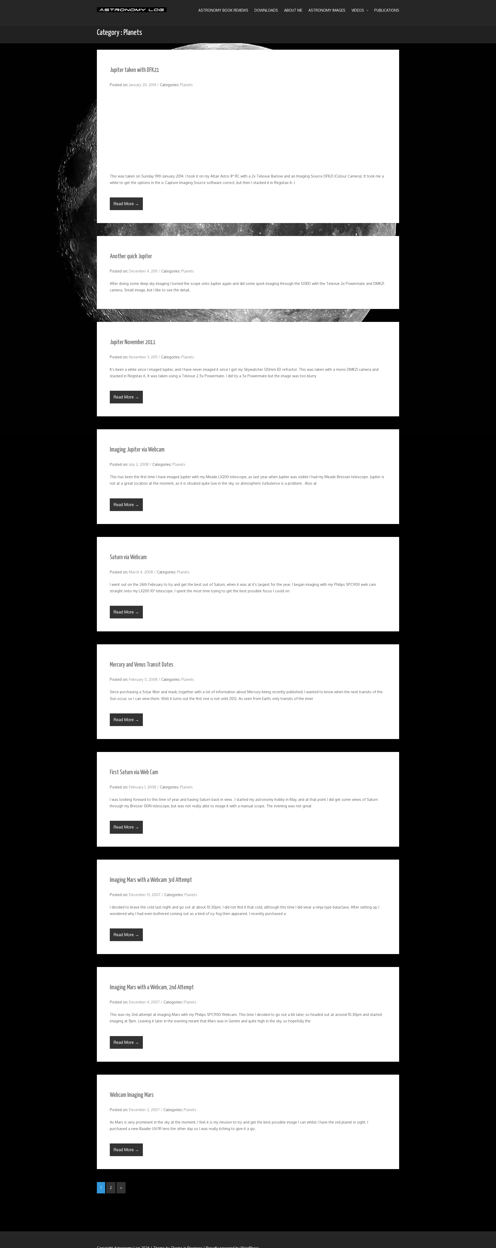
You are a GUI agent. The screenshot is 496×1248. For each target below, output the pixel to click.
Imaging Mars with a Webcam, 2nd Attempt (152, 988)
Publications (386, 10)
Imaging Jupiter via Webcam (137, 450)
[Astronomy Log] (132, 11)
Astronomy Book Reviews (223, 10)
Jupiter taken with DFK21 (134, 70)
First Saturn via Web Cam (134, 773)
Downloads (266, 10)
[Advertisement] (248, 130)
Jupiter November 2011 (133, 342)
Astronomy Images (326, 10)
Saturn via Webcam (128, 557)
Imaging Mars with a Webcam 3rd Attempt (151, 880)
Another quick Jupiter (131, 257)
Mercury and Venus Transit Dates (141, 665)
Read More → (126, 203)
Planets (186, 85)
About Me (293, 10)
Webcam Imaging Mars (132, 1095)
